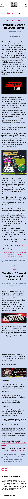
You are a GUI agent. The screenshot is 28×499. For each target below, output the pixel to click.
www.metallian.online (16, 450)
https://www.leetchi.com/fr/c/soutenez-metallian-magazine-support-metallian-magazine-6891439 (14, 254)
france (20, 456)
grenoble (6, 457)
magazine (19, 260)
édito (10, 260)
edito (8, 20)
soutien (11, 262)
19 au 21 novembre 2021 (10, 454)
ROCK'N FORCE (10, 496)
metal (23, 260)
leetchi (14, 260)
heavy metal (12, 457)
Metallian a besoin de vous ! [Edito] (14, 26)
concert (9, 456)
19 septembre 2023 (15, 34)
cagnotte (6, 260)
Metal (13, 20)
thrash (20, 461)
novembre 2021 (18, 459)
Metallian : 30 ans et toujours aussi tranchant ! (14, 276)
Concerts (14, 269)
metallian (6, 262)
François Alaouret (16, 31)
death (13, 456)
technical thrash (13, 461)
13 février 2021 (22, 283)
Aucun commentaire (15, 36)
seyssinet (6, 461)
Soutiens (18, 20)
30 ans (18, 454)
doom (16, 456)
